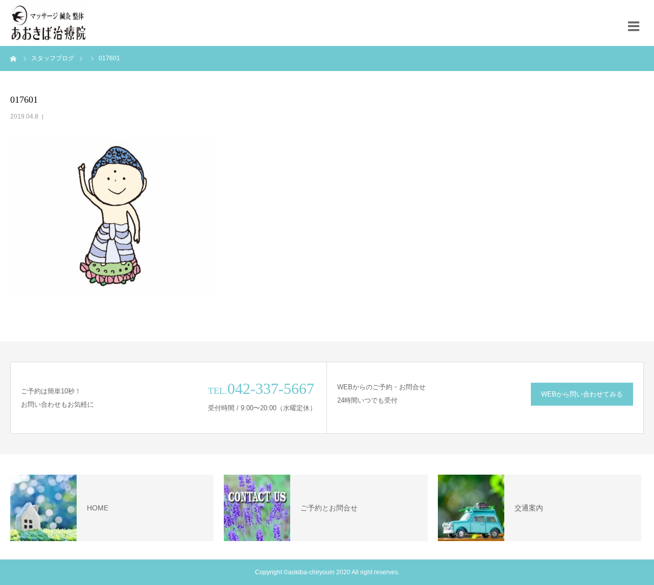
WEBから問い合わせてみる (582, 394)
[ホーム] (13, 58)
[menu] (636, 23)
